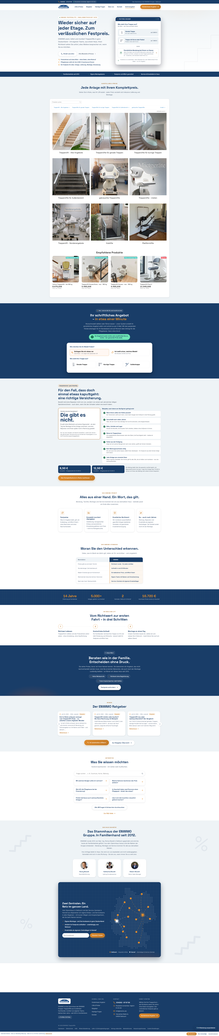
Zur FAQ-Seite (108, 813)
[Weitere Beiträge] (160, 724)
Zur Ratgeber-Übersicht (121, 743)
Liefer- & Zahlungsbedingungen (100, 1028)
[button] (162, 107)
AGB (76, 1028)
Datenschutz (69, 1028)
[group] (109, 724)
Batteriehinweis (127, 1028)
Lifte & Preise (79, 7)
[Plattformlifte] (148, 222)
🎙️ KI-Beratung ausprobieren (205, 1028)
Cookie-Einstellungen (153, 1028)
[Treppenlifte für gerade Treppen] (109, 131)
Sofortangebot (130, 7)
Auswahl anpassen (213, 1033)
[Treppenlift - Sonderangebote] (71, 222)
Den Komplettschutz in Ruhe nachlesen (75, 478)
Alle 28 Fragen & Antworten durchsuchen (109, 807)
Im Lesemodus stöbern (98, 742)
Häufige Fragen (100, 7)
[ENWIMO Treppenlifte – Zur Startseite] (63, 7)
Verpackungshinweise (139, 1028)
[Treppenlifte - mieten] (148, 176)
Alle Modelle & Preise (86, 54)
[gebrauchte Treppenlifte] (109, 176)
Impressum (61, 1028)
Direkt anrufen (68, 54)
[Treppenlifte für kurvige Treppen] (148, 131)
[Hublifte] (109, 222)
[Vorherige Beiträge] (59, 724)
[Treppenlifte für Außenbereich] (71, 176)
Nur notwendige (202, 1034)
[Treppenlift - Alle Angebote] (71, 131)
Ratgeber (89, 7)
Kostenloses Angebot (149, 7)
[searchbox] (67, 102)
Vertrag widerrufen (116, 1028)
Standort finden (97, 935)
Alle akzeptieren (191, 1034)
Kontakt (119, 7)
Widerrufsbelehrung (84, 1028)
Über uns (111, 7)
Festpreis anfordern (108, 687)
